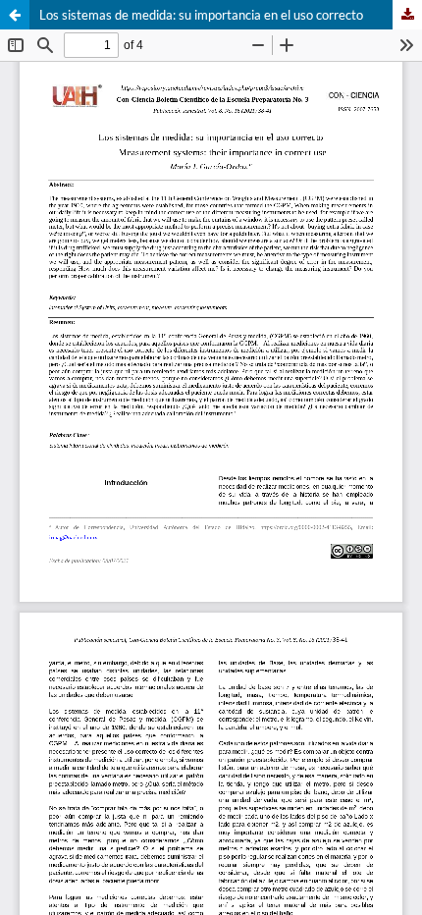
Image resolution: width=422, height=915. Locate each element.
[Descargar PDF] (407, 14)
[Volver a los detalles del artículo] (14, 14)
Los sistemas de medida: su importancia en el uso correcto (201, 15)
